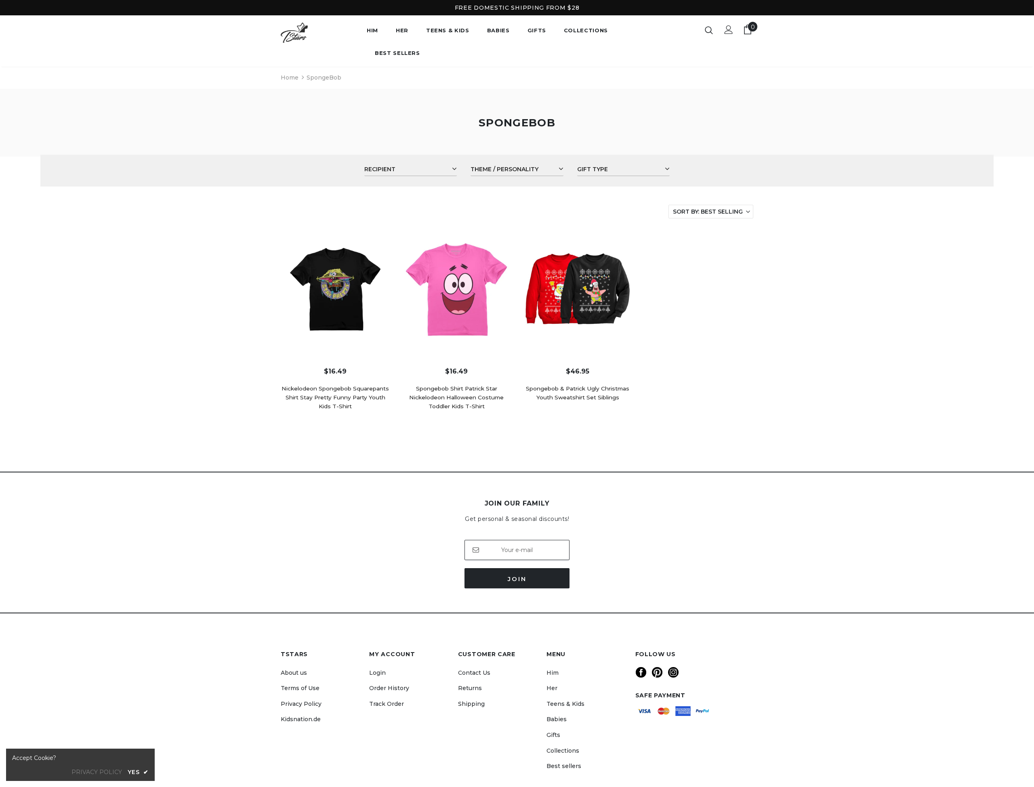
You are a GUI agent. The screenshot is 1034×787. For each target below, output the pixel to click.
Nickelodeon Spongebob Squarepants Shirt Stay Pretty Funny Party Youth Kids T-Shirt (335, 397)
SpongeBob (324, 77)
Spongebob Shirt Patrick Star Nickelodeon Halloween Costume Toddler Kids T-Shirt (456, 397)
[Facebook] (641, 672)
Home (289, 77)
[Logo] (318, 33)
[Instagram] (673, 672)
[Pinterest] (657, 672)
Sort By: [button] (708, 211)
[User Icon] (728, 29)
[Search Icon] (709, 30)
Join (517, 579)
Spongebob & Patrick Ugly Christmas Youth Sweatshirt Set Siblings (577, 393)
